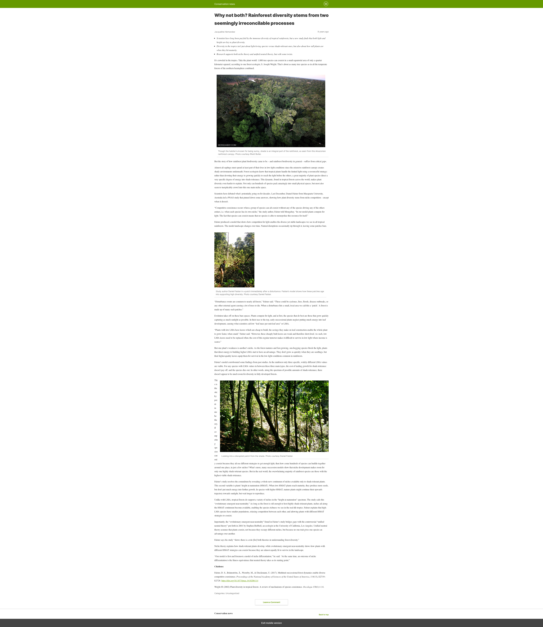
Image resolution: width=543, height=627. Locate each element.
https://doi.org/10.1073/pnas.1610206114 (239, 580)
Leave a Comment (271, 602)
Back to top (324, 615)
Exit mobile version (271, 622)
